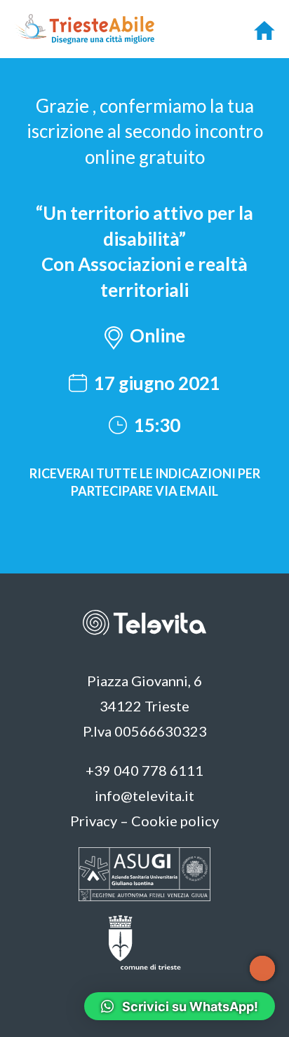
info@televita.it (144, 795)
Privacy (93, 820)
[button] (145, 339)
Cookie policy (175, 820)
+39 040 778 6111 (144, 770)
